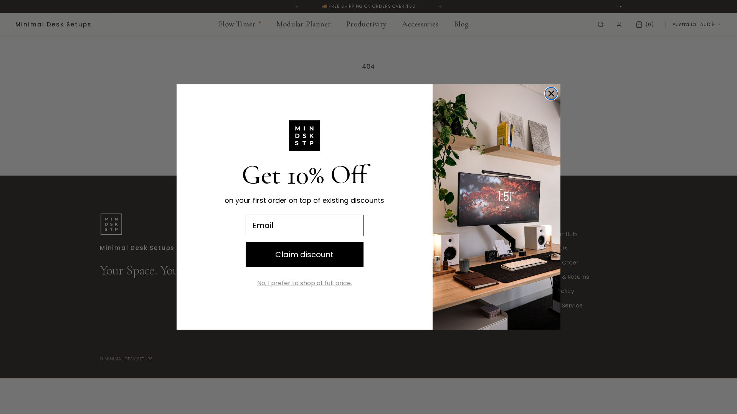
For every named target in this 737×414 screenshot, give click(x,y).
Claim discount (304, 254)
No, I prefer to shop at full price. (304, 283)
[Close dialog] (551, 93)
